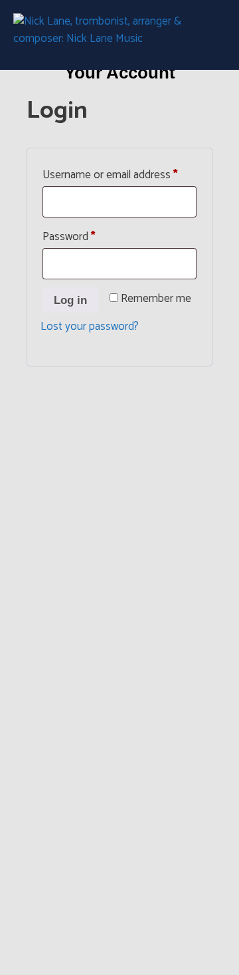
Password (89, 235)
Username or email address (119, 174)
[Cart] (210, 35)
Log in (70, 300)
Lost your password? (89, 326)
